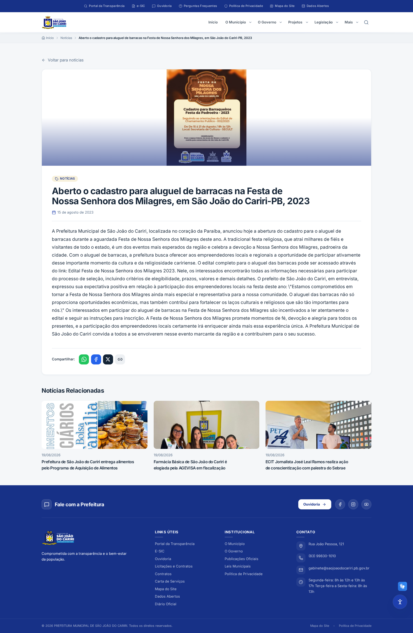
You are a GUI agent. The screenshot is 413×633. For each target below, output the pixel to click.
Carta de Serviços (170, 581)
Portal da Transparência (175, 544)
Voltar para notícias (65, 60)
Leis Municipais (238, 566)
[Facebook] (340, 504)
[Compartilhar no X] (108, 359)
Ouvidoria (311, 504)
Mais (349, 22)
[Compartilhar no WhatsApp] (84, 359)
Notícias (66, 38)
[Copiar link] (120, 359)
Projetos (295, 22)
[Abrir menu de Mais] (357, 22)
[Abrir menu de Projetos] (307, 22)
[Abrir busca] (366, 22)
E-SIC (159, 551)
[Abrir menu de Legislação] (337, 22)
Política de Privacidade (244, 574)
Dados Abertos (167, 596)
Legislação (324, 22)
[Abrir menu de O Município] (250, 22)
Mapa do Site (166, 589)
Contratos (163, 574)
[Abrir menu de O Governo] (281, 22)
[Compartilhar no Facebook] (96, 359)
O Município (235, 22)
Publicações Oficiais (241, 559)
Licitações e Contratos (174, 566)
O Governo (267, 22)
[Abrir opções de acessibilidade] (400, 602)
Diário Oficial (165, 604)
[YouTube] (366, 504)
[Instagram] (353, 504)
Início (213, 22)
